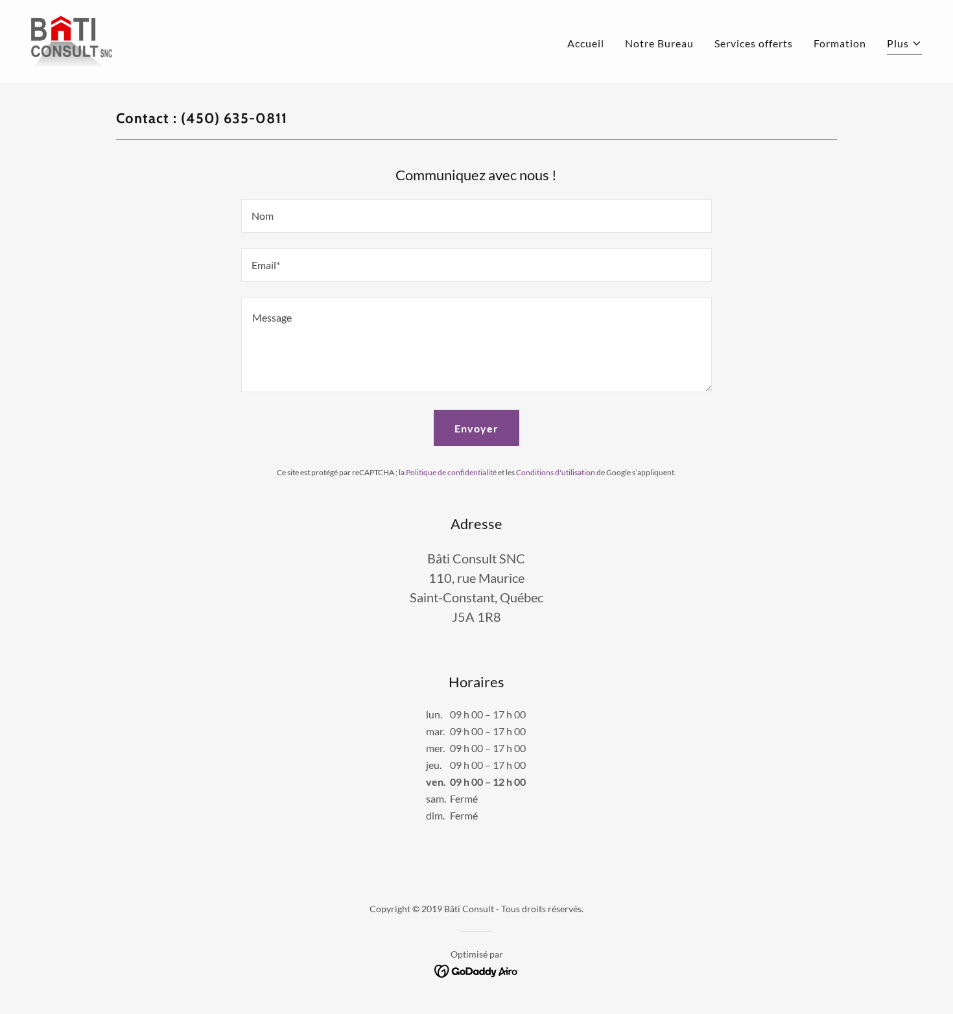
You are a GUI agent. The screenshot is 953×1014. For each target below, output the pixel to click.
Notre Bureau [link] (659, 43)
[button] (904, 45)
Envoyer (476, 428)
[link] (71, 40)
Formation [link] (840, 43)
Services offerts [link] (753, 43)
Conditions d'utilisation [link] (555, 472)
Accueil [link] (585, 43)
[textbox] (476, 216)
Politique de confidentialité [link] (451, 472)
